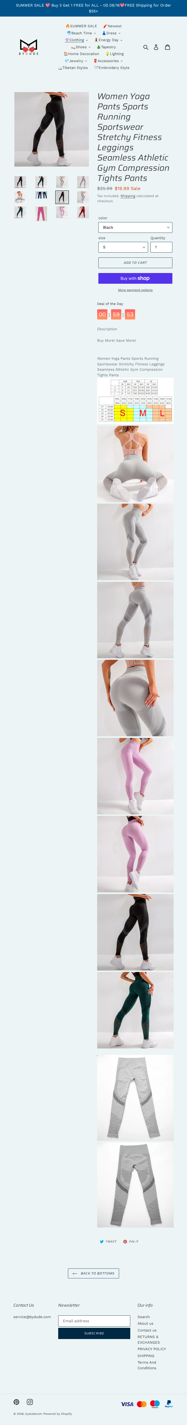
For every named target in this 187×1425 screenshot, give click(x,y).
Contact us (147, 1330)
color (102, 218)
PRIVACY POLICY (152, 1349)
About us (145, 1323)
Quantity (157, 238)
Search (144, 1317)
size (101, 238)
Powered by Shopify (57, 1414)
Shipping (128, 196)
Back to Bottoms (97, 1273)
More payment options (135, 290)
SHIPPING (146, 1356)
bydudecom (33, 1414)
